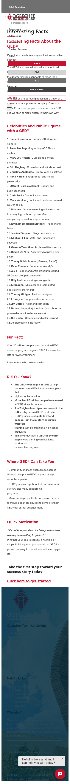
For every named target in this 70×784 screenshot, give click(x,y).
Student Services (18, 49)
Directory (20, 686)
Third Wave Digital (38, 779)
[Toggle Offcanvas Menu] (9, 107)
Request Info (37, 89)
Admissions (15, 35)
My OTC (13, 98)
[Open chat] (60, 774)
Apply (37, 63)
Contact (11, 645)
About (12, 55)
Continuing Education (19, 23)
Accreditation (22, 698)
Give (37, 72)
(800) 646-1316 (16, 641)
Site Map (20, 706)
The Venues (21, 702)
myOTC (19, 690)
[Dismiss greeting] (63, 758)
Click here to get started (29, 581)
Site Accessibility (24, 768)
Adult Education (17, 7)
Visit (37, 80)
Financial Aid (15, 42)
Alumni (12, 15)
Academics (15, 28)
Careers (19, 694)
